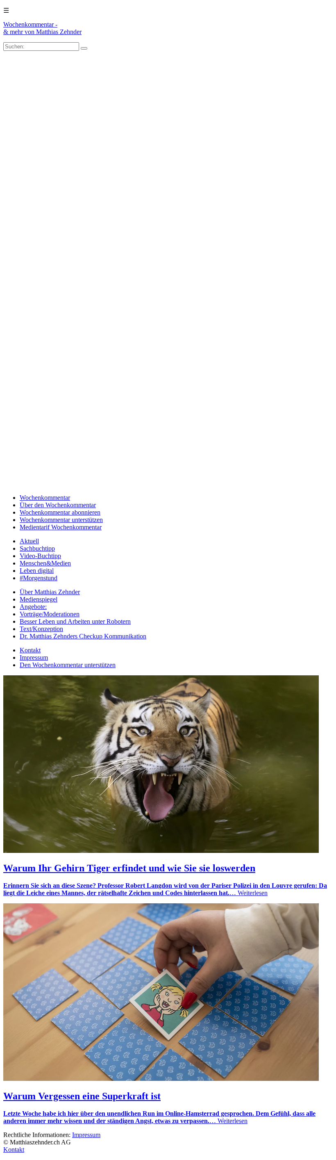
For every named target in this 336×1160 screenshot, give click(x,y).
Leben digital (37, 570)
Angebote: (33, 606)
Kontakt (30, 650)
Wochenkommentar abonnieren (60, 512)
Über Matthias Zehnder (50, 591)
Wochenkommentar (45, 497)
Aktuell (29, 541)
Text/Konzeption (41, 628)
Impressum (34, 657)
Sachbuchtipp (37, 548)
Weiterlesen (253, 892)
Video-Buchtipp (40, 555)
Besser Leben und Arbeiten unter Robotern (75, 621)
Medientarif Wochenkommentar (61, 527)
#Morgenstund (38, 577)
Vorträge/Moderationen (49, 614)
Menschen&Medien (45, 563)
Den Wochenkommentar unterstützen (68, 664)
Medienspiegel (38, 599)
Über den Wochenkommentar (58, 504)
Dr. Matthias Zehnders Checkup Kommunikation (83, 636)
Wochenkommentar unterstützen (61, 519)
